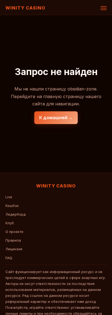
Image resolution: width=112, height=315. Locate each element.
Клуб (9, 223)
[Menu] (104, 8)
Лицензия (13, 249)
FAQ (8, 258)
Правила (13, 240)
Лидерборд (15, 214)
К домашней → (56, 117)
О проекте (14, 231)
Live (8, 197)
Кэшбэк (12, 205)
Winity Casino (25, 8)
